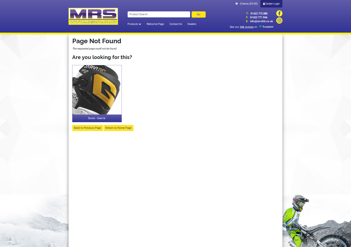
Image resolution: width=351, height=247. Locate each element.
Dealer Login (272, 3)
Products (133, 24)
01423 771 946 (256, 17)
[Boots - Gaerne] (97, 90)
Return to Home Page (118, 128)
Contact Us (175, 24)
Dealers (192, 24)
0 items (248, 3)
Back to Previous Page (87, 128)
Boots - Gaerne (96, 118)
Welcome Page (155, 24)
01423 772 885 (257, 13)
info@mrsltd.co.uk (259, 21)
